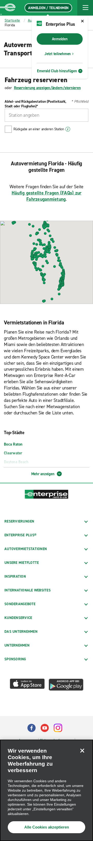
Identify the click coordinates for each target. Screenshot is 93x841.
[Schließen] (82, 750)
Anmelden (60, 39)
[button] (85, 8)
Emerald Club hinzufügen (57, 71)
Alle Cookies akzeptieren (46, 827)
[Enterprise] (8, 8)
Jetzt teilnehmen (57, 53)
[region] (46, 790)
